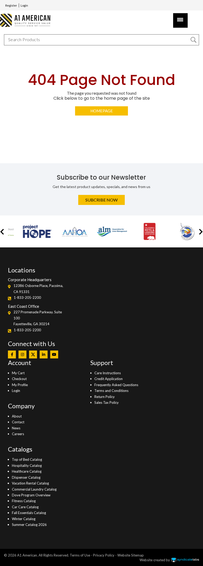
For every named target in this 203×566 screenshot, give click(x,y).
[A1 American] (21, 20)
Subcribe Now (101, 199)
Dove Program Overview (31, 495)
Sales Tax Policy (106, 402)
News (16, 428)
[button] (2, 231)
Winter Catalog (23, 519)
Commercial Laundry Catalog (34, 489)
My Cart (18, 373)
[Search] (193, 39)
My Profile (20, 385)
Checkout (19, 379)
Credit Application (108, 379)
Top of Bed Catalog (27, 459)
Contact (18, 422)
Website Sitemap (130, 555)
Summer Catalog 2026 (29, 524)
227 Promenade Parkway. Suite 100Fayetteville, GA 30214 (37, 318)
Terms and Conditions (111, 390)
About (17, 416)
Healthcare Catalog (26, 471)
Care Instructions (107, 373)
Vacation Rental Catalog (30, 483)
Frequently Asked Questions (116, 385)
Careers (18, 434)
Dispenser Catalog (26, 477)
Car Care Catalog (25, 507)
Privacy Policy (103, 555)
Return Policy (104, 397)
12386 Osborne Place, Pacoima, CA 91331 (38, 289)
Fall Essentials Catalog (29, 513)
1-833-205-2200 (27, 297)
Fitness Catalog (24, 501)
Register (11, 5)
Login (24, 5)
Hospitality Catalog (27, 465)
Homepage (101, 110)
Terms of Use (80, 555)
